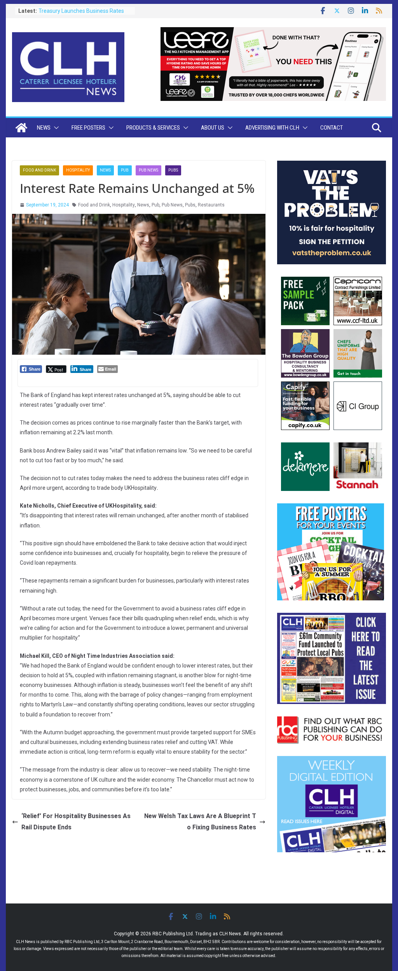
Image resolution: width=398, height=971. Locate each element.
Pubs (173, 170)
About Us (212, 127)
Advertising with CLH (272, 127)
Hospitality (78, 170)
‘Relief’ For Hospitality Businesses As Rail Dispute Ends (76, 821)
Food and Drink (39, 170)
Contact (331, 127)
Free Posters (88, 127)
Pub (125, 170)
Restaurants (211, 205)
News (44, 127)
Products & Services (153, 127)
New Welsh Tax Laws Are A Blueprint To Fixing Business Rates (200, 821)
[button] (55, 128)
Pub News (148, 170)
